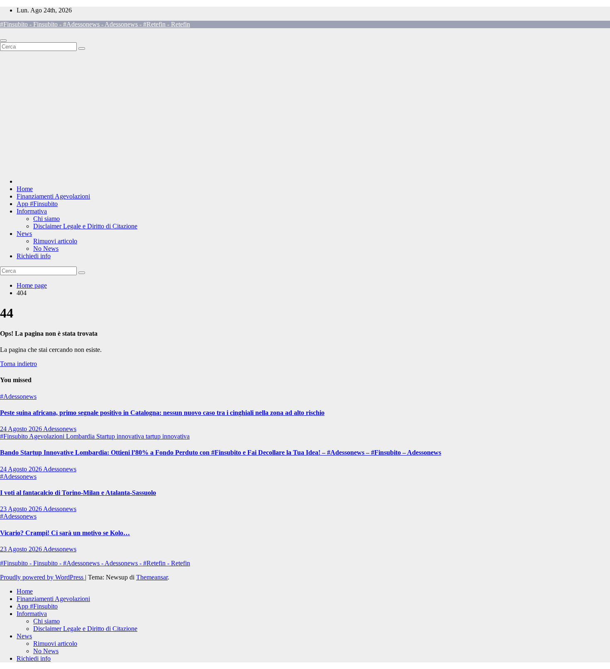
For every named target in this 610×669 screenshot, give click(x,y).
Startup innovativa (121, 436)
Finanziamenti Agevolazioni (53, 196)
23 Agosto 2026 (21, 508)
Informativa (32, 211)
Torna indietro (18, 363)
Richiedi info (34, 255)
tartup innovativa (168, 436)
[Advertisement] (305, 113)
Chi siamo (46, 218)
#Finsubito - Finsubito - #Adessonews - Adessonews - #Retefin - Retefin (95, 24)
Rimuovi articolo (55, 241)
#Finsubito (14, 436)
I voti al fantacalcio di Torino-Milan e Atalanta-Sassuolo (78, 492)
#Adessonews (18, 396)
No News (46, 248)
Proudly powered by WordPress (42, 577)
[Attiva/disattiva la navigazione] (3, 40)
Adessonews (59, 428)
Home (25, 188)
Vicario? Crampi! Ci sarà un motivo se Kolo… (65, 532)
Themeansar (152, 577)
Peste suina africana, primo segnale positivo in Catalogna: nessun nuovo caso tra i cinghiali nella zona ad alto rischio (162, 412)
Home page (32, 285)
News (24, 233)
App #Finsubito (37, 203)
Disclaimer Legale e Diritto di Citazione (85, 226)
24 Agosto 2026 (21, 428)
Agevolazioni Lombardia (62, 436)
